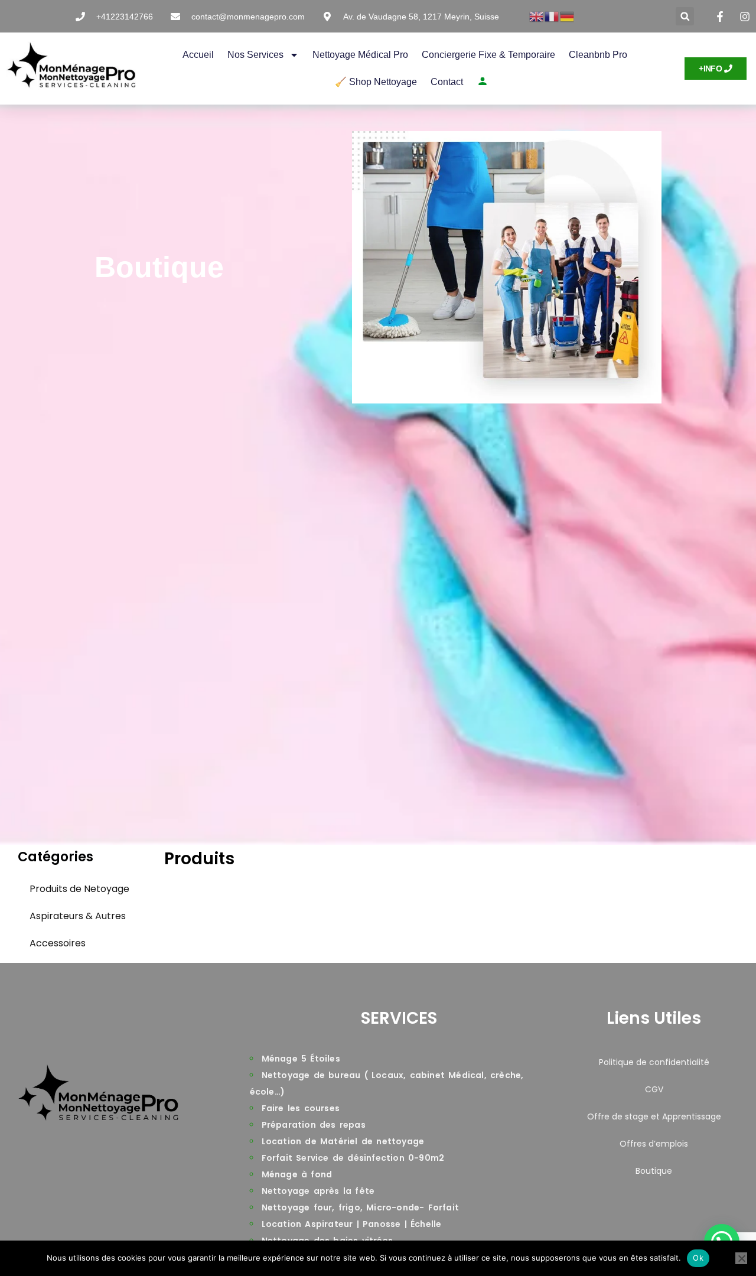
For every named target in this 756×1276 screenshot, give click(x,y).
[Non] (741, 1258)
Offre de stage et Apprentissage (654, 1116)
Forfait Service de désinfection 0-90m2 (353, 1158)
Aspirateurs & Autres (78, 916)
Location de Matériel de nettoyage (343, 1141)
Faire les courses (301, 1108)
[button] (685, 16)
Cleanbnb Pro (598, 55)
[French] (552, 16)
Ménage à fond (297, 1174)
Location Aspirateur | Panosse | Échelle (352, 1224)
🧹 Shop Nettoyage (376, 82)
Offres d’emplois (654, 1144)
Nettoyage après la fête (318, 1191)
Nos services (255, 55)
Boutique (654, 1171)
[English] (537, 16)
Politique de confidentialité (654, 1062)
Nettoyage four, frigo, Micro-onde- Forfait (360, 1207)
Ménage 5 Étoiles (301, 1059)
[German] (567, 16)
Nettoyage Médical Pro (360, 55)
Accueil (198, 55)
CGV (654, 1089)
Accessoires (58, 943)
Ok (698, 1257)
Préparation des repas (314, 1125)
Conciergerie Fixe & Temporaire (488, 55)
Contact (447, 82)
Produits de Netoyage (79, 889)
